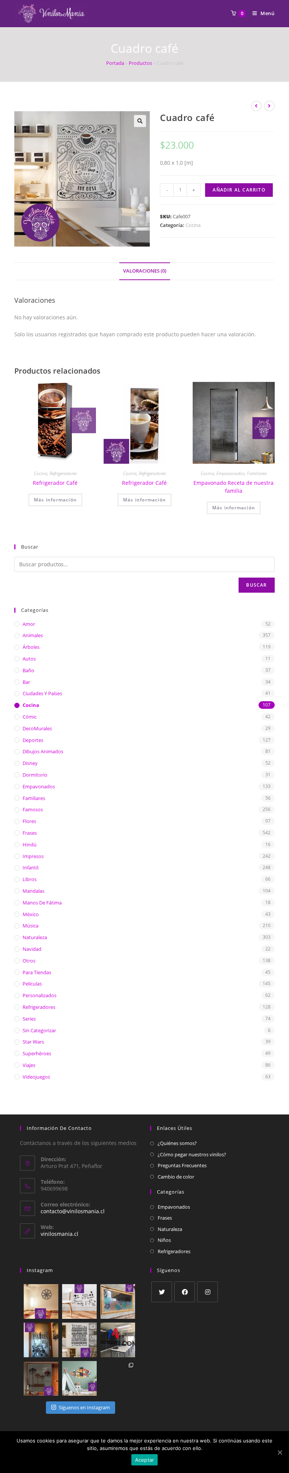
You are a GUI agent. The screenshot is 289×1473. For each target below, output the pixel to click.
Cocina (193, 225)
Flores (29, 821)
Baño (28, 670)
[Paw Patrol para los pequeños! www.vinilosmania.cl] (79, 1378)
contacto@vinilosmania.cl (73, 1211)
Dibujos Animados (43, 751)
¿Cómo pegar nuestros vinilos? (192, 1154)
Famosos (33, 809)
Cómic (30, 716)
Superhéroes (37, 1053)
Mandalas (33, 890)
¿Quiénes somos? (177, 1143)
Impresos (33, 856)
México (31, 914)
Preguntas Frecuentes (182, 1165)
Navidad (32, 949)
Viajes (29, 1065)
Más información (55, 500)
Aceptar (144, 1460)
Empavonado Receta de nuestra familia (233, 486)
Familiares (257, 473)
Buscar (256, 585)
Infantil (30, 867)
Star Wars (33, 1041)
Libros (30, 879)
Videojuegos (36, 1076)
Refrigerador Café (55, 482)
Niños (164, 1240)
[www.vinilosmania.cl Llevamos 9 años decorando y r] (117, 1378)
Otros (29, 960)
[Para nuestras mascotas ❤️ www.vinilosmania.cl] (79, 1301)
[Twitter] (161, 1291)
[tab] (144, 271)
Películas (32, 983)
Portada (115, 63)
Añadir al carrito (239, 190)
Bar (26, 682)
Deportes (33, 740)
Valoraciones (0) (144, 271)
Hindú (30, 844)
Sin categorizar (39, 1030)
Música (30, 925)
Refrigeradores (63, 473)
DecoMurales (37, 728)
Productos (140, 63)
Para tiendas (37, 972)
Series (29, 1018)
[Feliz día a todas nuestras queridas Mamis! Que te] (79, 1340)
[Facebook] (184, 1291)
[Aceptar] (279, 1452)
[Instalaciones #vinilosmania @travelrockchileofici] (117, 1340)
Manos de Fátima (42, 902)
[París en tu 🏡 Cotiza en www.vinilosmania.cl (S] (41, 1340)
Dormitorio (35, 774)
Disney (30, 763)
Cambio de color (176, 1176)
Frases (30, 832)
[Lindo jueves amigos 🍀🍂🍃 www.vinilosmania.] (117, 1301)
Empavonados (230, 473)
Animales (33, 635)
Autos (29, 658)
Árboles (31, 647)
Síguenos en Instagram (84, 1407)
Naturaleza (35, 937)
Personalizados (39, 995)
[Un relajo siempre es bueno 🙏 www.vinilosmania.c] (41, 1301)
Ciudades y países (42, 693)
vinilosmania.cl (59, 1233)
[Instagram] (207, 1291)
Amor (29, 624)
